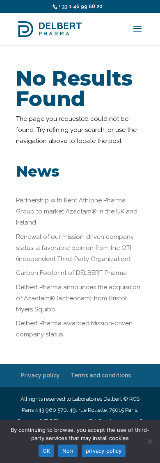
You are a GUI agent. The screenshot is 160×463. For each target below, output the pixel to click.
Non (67, 450)
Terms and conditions (101, 375)
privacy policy (104, 450)
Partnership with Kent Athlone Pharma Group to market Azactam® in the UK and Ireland (76, 211)
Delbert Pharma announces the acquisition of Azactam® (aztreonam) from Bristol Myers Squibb (78, 298)
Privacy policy (40, 375)
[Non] (150, 441)
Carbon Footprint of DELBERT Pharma (71, 273)
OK (46, 450)
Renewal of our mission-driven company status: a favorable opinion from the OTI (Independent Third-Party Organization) (75, 248)
